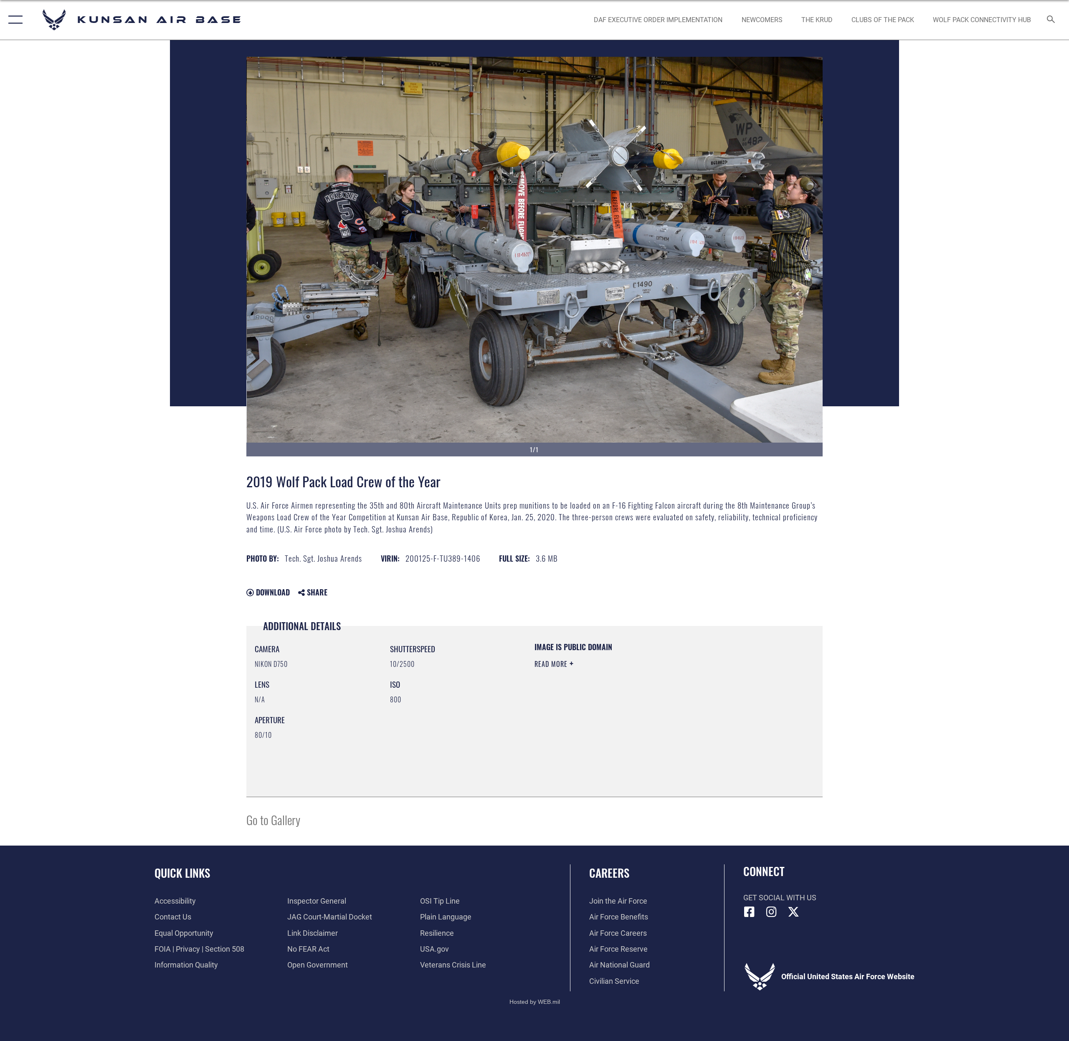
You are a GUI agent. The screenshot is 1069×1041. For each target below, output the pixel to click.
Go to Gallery (273, 819)
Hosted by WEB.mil (534, 1001)
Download (272, 592)
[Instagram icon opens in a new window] (771, 912)
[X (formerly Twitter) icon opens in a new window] (793, 912)
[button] (13, 20)
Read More (552, 664)
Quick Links (182, 872)
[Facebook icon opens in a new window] (749, 912)
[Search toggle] (1051, 20)
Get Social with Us (779, 897)
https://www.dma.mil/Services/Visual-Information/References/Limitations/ (632, 717)
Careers (609, 872)
